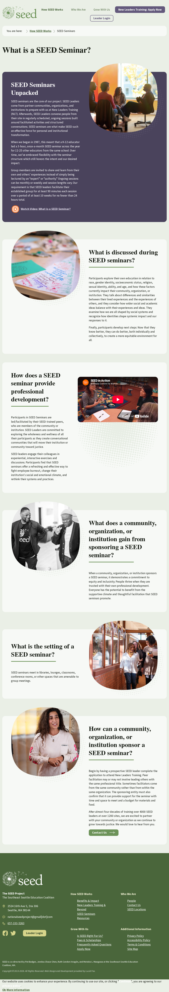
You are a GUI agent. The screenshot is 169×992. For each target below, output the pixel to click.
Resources (83, 918)
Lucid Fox (90, 970)
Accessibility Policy (138, 940)
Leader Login (101, 18)
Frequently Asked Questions (94, 944)
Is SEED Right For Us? (90, 936)
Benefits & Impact (88, 901)
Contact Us (99, 832)
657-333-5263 (16, 923)
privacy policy (11, 986)
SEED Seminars (86, 914)
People (131, 901)
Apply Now (83, 949)
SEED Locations (136, 909)
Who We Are (78, 9)
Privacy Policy (135, 936)
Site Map (132, 949)
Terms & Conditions (139, 944)
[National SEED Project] (19, 13)
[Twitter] (13, 933)
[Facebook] (5, 933)
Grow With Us (102, 9)
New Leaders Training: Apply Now (140, 9)
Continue (125, 981)
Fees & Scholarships (89, 940)
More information (18, 990)
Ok (4, 990)
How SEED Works (52, 9)
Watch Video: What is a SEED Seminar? (46, 209)
